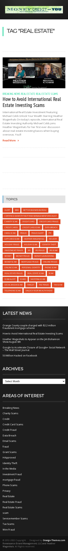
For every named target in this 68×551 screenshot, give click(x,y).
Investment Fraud (12, 474)
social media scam (13, 285)
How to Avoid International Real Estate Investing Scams (32, 102)
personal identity (31, 267)
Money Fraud (23, 256)
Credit (6, 419)
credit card (28, 221)
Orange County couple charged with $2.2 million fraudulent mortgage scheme (29, 327)
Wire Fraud (9, 529)
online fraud (50, 262)
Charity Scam (11, 221)
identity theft (49, 244)
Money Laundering (44, 256)
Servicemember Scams (15, 518)
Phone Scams (10, 485)
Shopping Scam (38, 279)
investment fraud (14, 250)
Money (8, 256)
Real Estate (28, 94)
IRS (29, 250)
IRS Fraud (40, 250)
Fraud (23, 233)
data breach (51, 227)
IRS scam (53, 250)
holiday (53, 239)
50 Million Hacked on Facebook (20, 355)
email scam (10, 233)
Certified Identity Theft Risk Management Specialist (30, 216)
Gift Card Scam (12, 239)
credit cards (11, 227)
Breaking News (11, 94)
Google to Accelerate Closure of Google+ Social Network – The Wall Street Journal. (34, 349)
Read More (9, 140)
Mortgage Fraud (30, 262)
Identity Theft (10, 463)
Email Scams (9, 441)
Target (30, 285)
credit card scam (31, 227)
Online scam (11, 267)
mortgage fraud (11, 479)
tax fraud (44, 285)
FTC (50, 233)
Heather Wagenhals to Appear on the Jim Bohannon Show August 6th (31, 340)
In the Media (9, 468)
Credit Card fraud (48, 221)
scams (23, 279)
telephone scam (13, 290)
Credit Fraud (9, 430)
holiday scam (30, 244)
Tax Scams (8, 524)
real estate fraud (13, 273)
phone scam (50, 267)
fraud (6, 446)
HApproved (9, 457)
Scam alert (10, 279)
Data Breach (9, 435)
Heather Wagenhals (34, 239)
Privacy (6, 490)
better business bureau (34, 210)
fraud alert (37, 233)
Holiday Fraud (12, 244)
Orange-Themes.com (54, 540)
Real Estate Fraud (12, 502)
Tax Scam (58, 285)
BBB (16, 210)
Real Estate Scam (35, 273)
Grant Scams (9, 452)
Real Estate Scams (47, 94)
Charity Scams (10, 413)
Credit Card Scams (13, 424)
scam (51, 273)
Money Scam (10, 262)
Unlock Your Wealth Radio (39, 290)
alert (7, 210)
